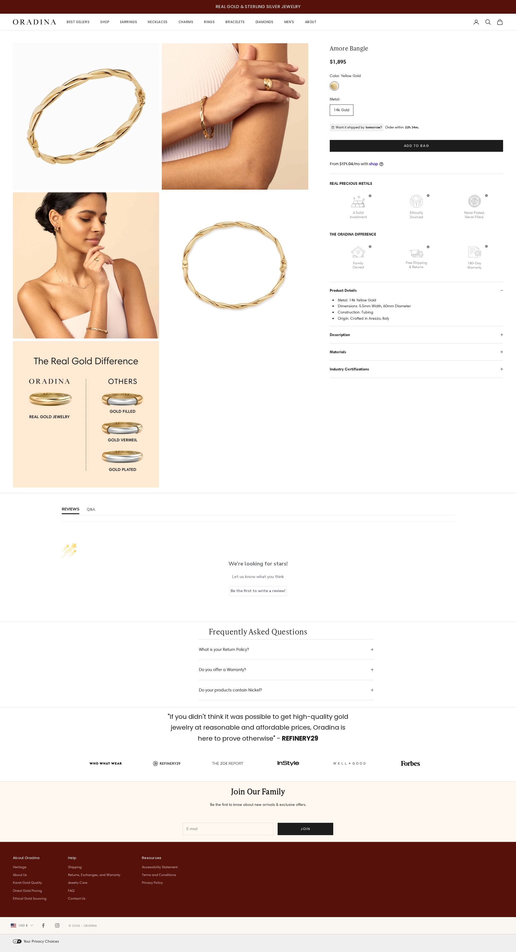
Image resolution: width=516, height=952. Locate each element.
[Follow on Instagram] (57, 925)
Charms (186, 21)
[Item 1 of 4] (86, 116)
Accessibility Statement (160, 867)
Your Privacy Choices (41, 941)
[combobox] (22, 925)
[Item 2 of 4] (235, 116)
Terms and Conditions (159, 874)
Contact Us (76, 898)
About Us (20, 874)
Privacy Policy (152, 882)
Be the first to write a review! (258, 590)
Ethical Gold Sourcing (29, 898)
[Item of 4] (86, 414)
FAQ (71, 890)
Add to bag (416, 145)
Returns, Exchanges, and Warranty (94, 874)
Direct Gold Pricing (27, 890)
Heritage (19, 867)
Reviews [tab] (70, 509)
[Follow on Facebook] (43, 925)
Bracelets (235, 21)
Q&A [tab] (91, 509)
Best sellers (78, 21)
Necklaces (157, 21)
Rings (209, 21)
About (311, 21)
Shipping (75, 867)
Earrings (128, 21)
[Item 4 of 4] (235, 265)
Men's (289, 21)
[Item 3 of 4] (86, 265)
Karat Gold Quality (27, 882)
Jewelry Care (77, 882)
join (305, 828)
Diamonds (265, 21)
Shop (104, 21)
